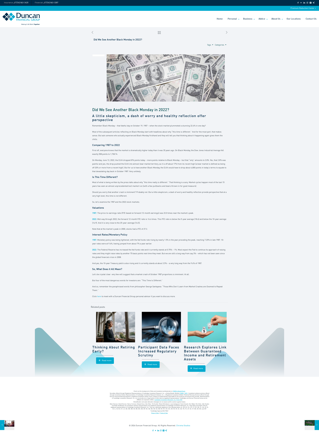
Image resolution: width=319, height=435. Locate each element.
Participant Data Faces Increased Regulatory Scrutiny (158, 351)
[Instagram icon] (307, 3)
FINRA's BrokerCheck (179, 391)
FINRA (182, 393)
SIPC (186, 393)
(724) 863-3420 (22, 3)
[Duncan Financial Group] (21, 19)
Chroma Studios (183, 426)
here (99, 297)
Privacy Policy (155, 413)
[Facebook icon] (298, 3)
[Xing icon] (314, 3)
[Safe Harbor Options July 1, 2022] (312, 425)
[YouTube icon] (301, 3)
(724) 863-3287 (52, 3)
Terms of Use (164, 413)
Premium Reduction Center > (303, 8)
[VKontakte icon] (310, 3)
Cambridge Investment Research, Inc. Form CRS (168, 399)
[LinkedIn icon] (304, 3)
